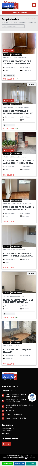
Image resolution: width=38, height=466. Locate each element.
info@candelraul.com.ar (15, 414)
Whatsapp (8, 464)
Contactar (20, 464)
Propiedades (7, 431)
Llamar (32, 464)
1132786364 (10, 411)
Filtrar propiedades (20, 13)
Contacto (5, 433)
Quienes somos (8, 428)
